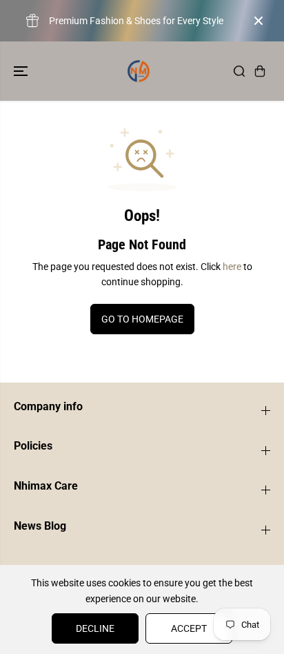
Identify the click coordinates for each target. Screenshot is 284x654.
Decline (95, 628)
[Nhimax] (138, 71)
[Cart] (260, 71)
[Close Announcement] (258, 20)
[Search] (239, 71)
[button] (22, 71)
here (232, 266)
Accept (189, 628)
